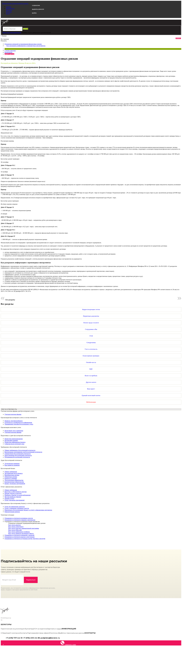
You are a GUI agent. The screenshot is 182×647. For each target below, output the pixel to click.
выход (8, 13)
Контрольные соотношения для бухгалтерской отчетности (23, 452)
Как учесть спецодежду (16, 526)
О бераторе (5, 633)
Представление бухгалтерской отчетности (18, 455)
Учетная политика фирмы (13, 414)
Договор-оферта (42, 633)
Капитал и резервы (11, 478)
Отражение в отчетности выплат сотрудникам (20, 537)
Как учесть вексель (14, 525)
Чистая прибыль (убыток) (13, 497)
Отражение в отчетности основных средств (19, 518)
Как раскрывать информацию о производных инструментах (25, 45)
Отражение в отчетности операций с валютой (19, 535)
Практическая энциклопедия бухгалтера (17, 629)
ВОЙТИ (34, 13)
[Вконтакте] (62, 638)
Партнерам (31, 633)
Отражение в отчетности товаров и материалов (20, 520)
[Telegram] (61, 638)
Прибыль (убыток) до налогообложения (17, 495)
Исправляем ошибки (11, 440)
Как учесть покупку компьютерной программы (23, 528)
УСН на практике (40, 629)
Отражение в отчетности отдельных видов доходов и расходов (25, 538)
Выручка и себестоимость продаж (16, 491)
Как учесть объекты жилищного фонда (21, 533)
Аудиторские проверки (12, 463)
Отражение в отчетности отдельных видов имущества (22, 521)
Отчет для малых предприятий (14, 500)
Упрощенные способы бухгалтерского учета (19, 424)
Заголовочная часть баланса (14, 473)
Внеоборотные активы (12, 475)
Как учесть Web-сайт (15, 530)
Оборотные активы (11, 477)
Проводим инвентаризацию (14, 439)
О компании (15, 633)
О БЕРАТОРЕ (36, 5)
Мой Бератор (10, 8)
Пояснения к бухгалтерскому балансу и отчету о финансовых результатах (28, 510)
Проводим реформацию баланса (15, 442)
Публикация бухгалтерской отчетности (17, 457)
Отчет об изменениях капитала (15, 506)
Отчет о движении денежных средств (17, 508)
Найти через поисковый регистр (12, 32)
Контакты (23, 633)
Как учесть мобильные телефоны (19, 532)
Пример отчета (9, 498)
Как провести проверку (12, 465)
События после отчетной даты (14, 444)
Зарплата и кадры (54, 629)
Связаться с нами (70, 644)
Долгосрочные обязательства (14, 480)
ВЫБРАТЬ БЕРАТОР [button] (38, 9)
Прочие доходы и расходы (13, 493)
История (8, 12)
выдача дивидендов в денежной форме (39, 32)
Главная (8, 7)
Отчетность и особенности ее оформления (18, 422)
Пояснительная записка (12, 512)
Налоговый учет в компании (14, 430)
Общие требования (11, 471)
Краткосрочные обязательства (14, 482)
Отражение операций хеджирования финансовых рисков (23, 44)
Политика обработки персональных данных (67, 633)
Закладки (9, 10)
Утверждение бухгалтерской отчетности (18, 453)
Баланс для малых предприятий (15, 483)
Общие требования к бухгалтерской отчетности (20, 450)
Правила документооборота (14, 421)
